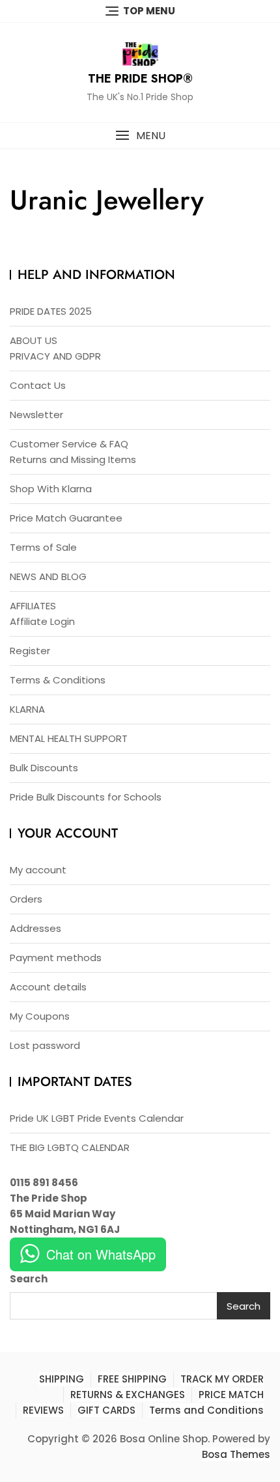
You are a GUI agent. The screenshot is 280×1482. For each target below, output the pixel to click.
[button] (140, 135)
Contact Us (38, 385)
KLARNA (27, 709)
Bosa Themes (236, 1454)
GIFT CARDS (106, 1410)
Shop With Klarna (51, 489)
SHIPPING (61, 1379)
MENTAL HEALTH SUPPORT (69, 738)
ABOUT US (33, 340)
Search (29, 1279)
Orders (26, 899)
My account (38, 870)
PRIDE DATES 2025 (51, 311)
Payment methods (56, 957)
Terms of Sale (43, 547)
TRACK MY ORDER (222, 1379)
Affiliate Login (42, 621)
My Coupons (40, 1016)
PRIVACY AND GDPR (55, 356)
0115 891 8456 (44, 1182)
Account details (48, 987)
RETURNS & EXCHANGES (127, 1394)
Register (30, 650)
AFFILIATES (33, 606)
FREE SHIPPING (132, 1379)
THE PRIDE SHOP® (140, 78)
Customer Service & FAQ (69, 444)
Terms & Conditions (57, 680)
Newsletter (36, 414)
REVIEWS (43, 1410)
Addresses (35, 928)
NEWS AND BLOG (48, 576)
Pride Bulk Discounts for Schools (85, 797)
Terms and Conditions (206, 1410)
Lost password (45, 1045)
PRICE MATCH (231, 1394)
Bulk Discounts (44, 767)
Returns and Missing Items (73, 459)
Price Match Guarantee (66, 518)
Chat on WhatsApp (101, 1254)
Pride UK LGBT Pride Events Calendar (97, 1118)
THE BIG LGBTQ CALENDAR (70, 1147)
